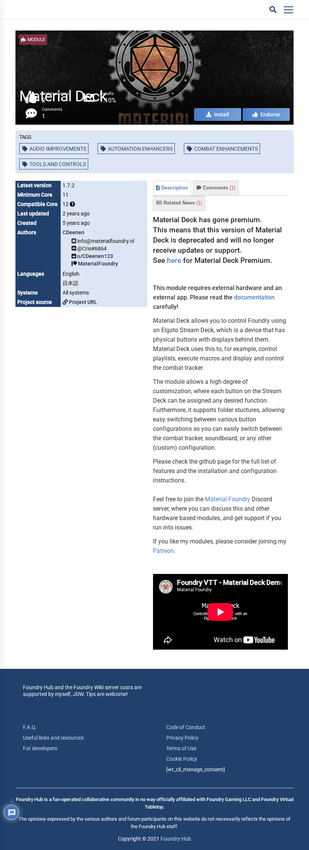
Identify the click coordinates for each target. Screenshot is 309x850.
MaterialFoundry (98, 264)
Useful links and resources (53, 738)
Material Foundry (227, 499)
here (174, 260)
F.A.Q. (30, 727)
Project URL (82, 302)
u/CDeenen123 (95, 256)
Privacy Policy (182, 738)
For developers (40, 748)
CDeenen (73, 232)
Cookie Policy (181, 759)
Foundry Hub (176, 839)
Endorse (269, 114)
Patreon (163, 550)
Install (221, 114)
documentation (254, 297)
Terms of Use (181, 748)
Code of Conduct (185, 727)
